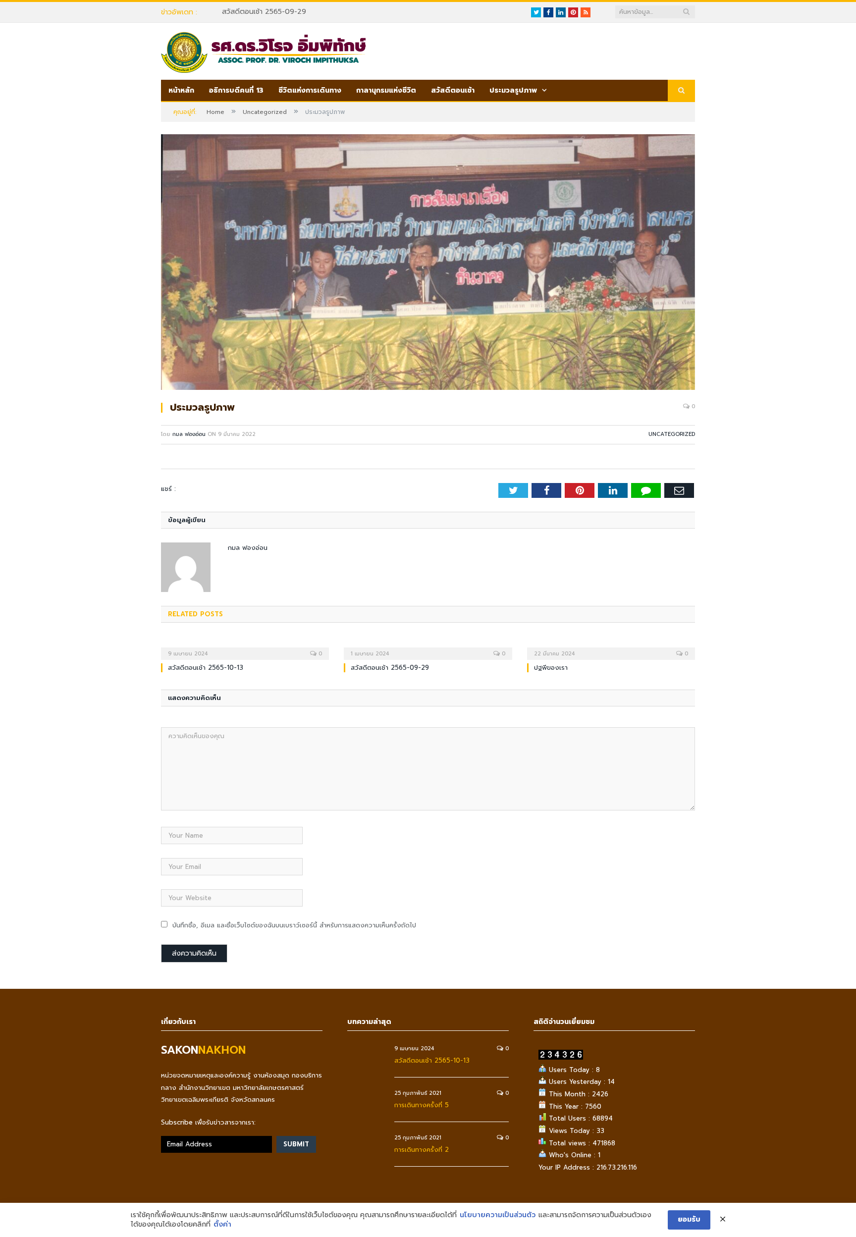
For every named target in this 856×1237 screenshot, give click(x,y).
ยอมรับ (689, 1219)
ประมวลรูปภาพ (513, 90)
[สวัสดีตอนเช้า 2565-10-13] (245, 647)
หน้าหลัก (181, 90)
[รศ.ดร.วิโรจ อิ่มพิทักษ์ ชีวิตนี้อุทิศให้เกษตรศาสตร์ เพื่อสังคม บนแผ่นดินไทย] (263, 51)
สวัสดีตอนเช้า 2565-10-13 (205, 667)
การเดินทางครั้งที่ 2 (421, 1149)
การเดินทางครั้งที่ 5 (421, 1105)
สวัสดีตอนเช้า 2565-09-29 (264, 11)
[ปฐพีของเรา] (611, 647)
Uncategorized (671, 434)
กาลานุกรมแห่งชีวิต (386, 90)
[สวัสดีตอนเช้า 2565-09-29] (428, 647)
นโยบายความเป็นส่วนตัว (497, 1215)
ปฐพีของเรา (551, 667)
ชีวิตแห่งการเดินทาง (309, 90)
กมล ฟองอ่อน (189, 434)
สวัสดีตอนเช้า (453, 90)
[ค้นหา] (681, 91)
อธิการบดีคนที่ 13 (236, 90)
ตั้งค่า (222, 1225)
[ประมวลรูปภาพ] (428, 263)
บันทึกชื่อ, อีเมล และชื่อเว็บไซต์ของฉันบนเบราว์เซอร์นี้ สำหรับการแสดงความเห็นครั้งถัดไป (294, 925)
